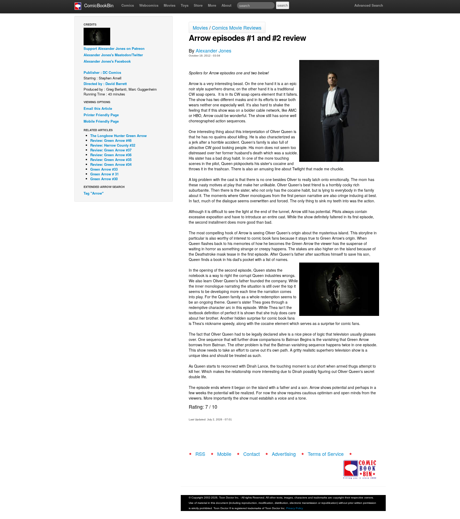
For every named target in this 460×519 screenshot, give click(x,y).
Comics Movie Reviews (236, 27)
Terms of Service (326, 453)
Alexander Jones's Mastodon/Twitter (113, 54)
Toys (184, 5)
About (226, 5)
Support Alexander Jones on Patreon (114, 48)
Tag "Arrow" (94, 193)
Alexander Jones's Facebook (107, 61)
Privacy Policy (294, 508)
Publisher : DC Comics (102, 72)
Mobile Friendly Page (101, 121)
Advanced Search (368, 5)
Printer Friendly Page (101, 114)
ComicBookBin (97, 5)
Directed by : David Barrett (105, 83)
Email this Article (98, 108)
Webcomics (148, 5)
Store (198, 5)
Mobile (224, 453)
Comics (127, 5)
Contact (251, 453)
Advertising (284, 453)
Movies (169, 5)
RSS (200, 453)
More (212, 5)
